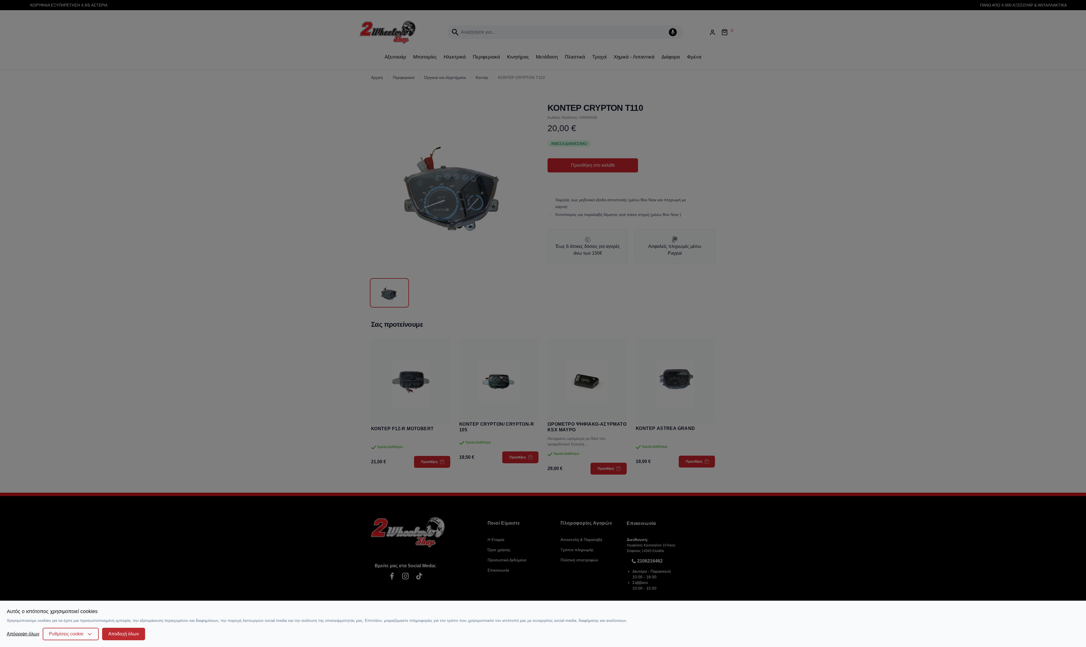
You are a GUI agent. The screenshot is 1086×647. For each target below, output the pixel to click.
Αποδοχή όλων (123, 633)
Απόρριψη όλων (23, 633)
